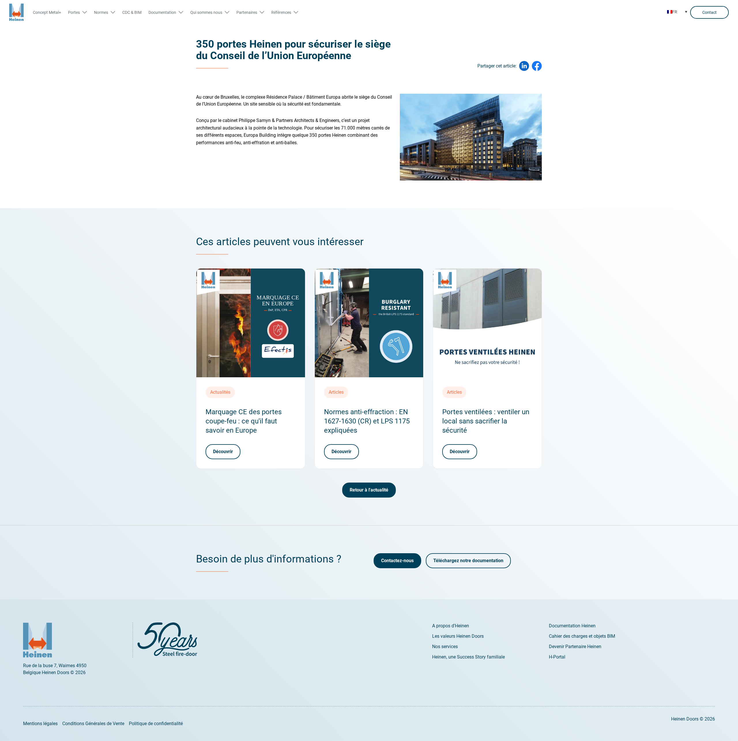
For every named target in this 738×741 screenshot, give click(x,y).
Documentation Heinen (572, 626)
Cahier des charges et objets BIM (582, 636)
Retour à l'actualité (369, 490)
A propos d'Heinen (450, 626)
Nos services (445, 646)
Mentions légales (40, 723)
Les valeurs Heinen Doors (458, 636)
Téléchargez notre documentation (468, 560)
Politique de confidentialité (156, 723)
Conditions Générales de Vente (93, 723)
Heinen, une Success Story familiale (468, 657)
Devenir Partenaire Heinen (575, 646)
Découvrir (223, 451)
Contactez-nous (397, 560)
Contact (709, 12)
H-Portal (557, 657)
